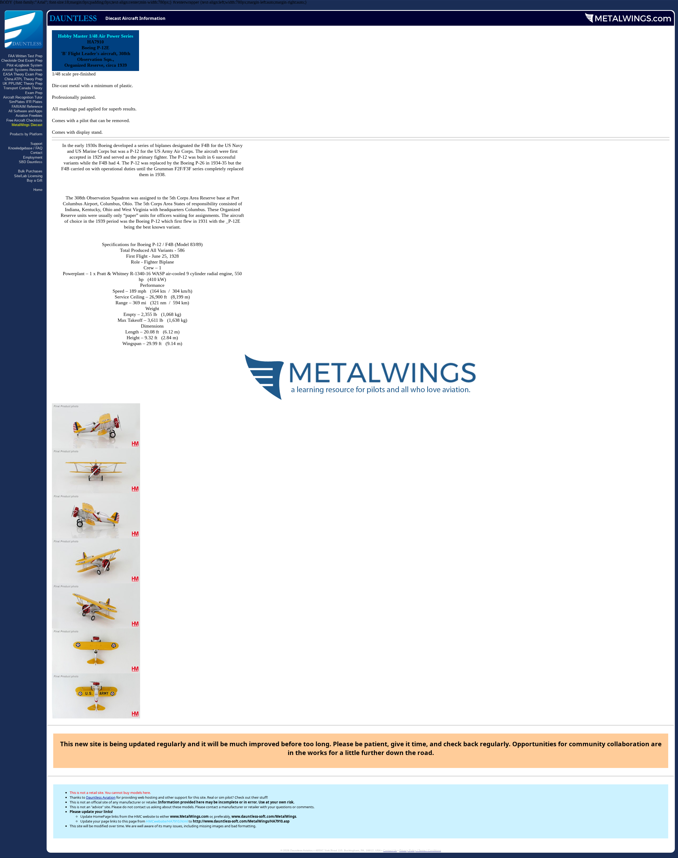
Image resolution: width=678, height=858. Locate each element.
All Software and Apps (25, 111)
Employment (32, 157)
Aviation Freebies (29, 116)
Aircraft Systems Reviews (22, 70)
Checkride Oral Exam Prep (21, 60)
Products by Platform (26, 134)
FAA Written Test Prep (25, 56)
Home (37, 190)
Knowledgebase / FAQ (25, 148)
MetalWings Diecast (27, 125)
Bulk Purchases (30, 171)
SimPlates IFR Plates (25, 102)
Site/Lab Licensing (28, 176)
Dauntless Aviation (100, 797)
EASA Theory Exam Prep (22, 74)
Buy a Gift (34, 180)
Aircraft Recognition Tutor (22, 97)
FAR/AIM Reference (27, 107)
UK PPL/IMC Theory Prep (22, 84)
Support (36, 144)
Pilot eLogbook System (24, 65)
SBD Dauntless (30, 162)
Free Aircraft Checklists (24, 120)
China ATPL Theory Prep (23, 79)
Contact (36, 153)
